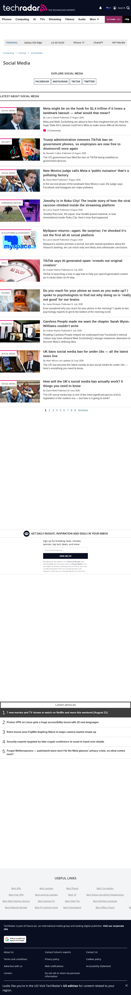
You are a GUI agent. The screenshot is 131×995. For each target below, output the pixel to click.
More (93, 19)
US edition (70, 986)
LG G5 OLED (57, 42)
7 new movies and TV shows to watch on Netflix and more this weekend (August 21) (57, 712)
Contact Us (92, 952)
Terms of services (74, 561)
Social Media (36, 53)
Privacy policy (52, 959)
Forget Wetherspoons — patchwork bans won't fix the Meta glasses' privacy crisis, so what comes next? (66, 752)
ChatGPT (98, 42)
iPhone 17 (78, 42)
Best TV (72, 894)
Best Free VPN (16, 894)
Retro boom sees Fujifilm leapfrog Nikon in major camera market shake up (51, 732)
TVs (42, 19)
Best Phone (72, 888)
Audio (82, 19)
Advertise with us (13, 966)
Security (6, 141)
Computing (22, 19)
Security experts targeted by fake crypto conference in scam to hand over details (55, 741)
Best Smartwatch (72, 907)
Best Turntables (105, 888)
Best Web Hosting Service (16, 901)
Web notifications (54, 966)
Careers (8, 973)
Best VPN (16, 888)
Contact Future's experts (58, 952)
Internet (22, 53)
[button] (124, 8)
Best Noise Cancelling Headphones (105, 894)
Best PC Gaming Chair (46, 907)
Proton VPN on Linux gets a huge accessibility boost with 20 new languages (53, 722)
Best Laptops (46, 888)
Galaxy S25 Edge (33, 42)
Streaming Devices (11, 202)
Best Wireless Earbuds (105, 901)
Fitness (69, 19)
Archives (83, 410)
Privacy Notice (77, 564)
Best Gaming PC (46, 901)
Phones (7, 19)
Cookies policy (93, 959)
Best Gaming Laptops (46, 894)
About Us (9, 952)
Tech (4, 262)
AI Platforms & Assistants (15, 232)
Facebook (6, 323)
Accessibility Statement (98, 966)
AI (34, 19)
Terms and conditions (15, 959)
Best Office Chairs (105, 907)
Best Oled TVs (72, 901)
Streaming (55, 19)
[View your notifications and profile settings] (100, 8)
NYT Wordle (118, 42)
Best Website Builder (16, 907)
